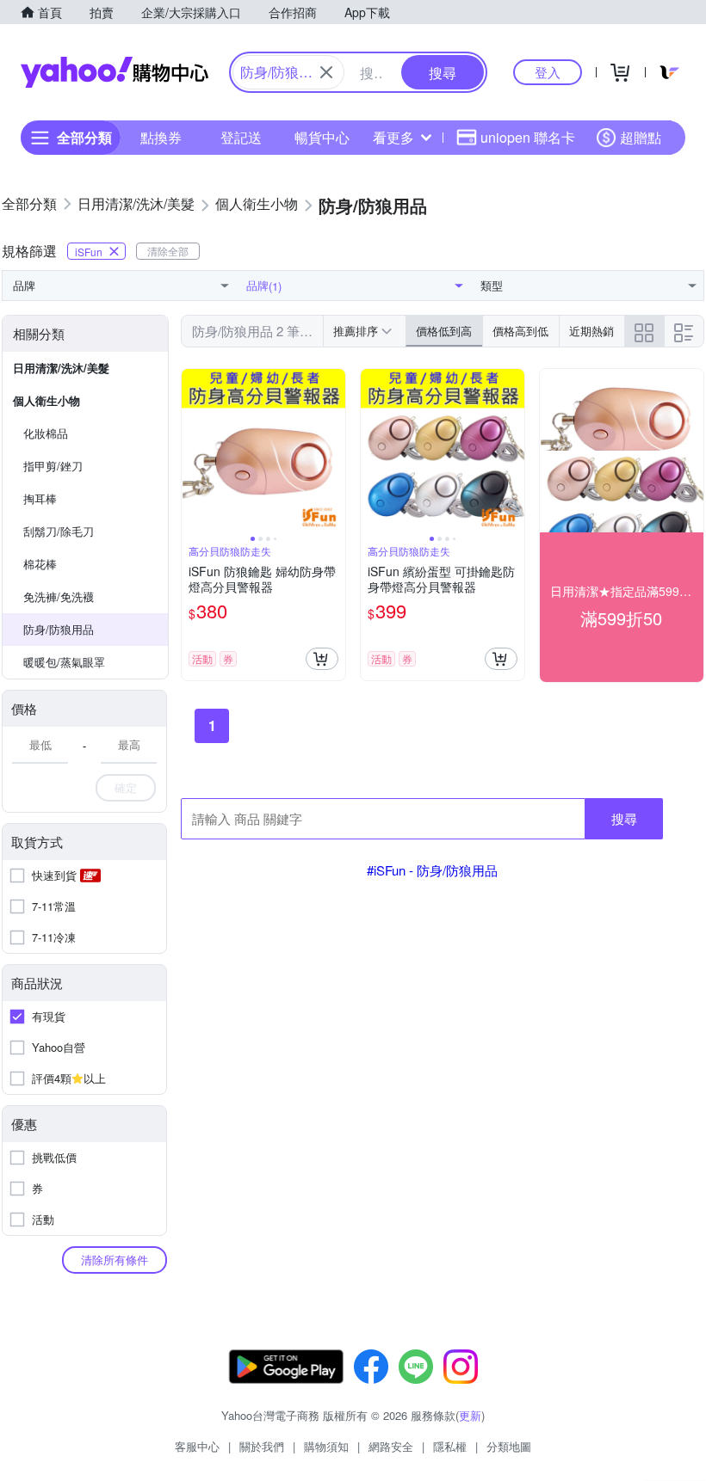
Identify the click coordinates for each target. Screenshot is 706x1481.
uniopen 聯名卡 (527, 137)
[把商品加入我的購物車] (322, 659)
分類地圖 (508, 1446)
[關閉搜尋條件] (326, 72)
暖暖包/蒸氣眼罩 (64, 662)
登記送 (241, 137)
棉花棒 (40, 564)
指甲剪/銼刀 (53, 466)
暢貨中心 (322, 137)
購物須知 (326, 1446)
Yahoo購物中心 (114, 72)
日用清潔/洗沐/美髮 (61, 367)
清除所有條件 (114, 1259)
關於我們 (261, 1446)
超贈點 (640, 137)
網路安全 (390, 1446)
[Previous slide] (193, 450)
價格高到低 (520, 331)
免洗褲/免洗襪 (58, 596)
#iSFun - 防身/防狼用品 (432, 870)
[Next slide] (334, 450)
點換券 (161, 137)
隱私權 (450, 1446)
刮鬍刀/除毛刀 (58, 531)
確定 (126, 787)
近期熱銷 (591, 331)
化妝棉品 (45, 433)
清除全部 (168, 250)
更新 (470, 1415)
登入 (547, 72)
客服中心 (197, 1446)
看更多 (393, 137)
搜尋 (624, 818)
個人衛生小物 (46, 400)
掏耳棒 (40, 498)
